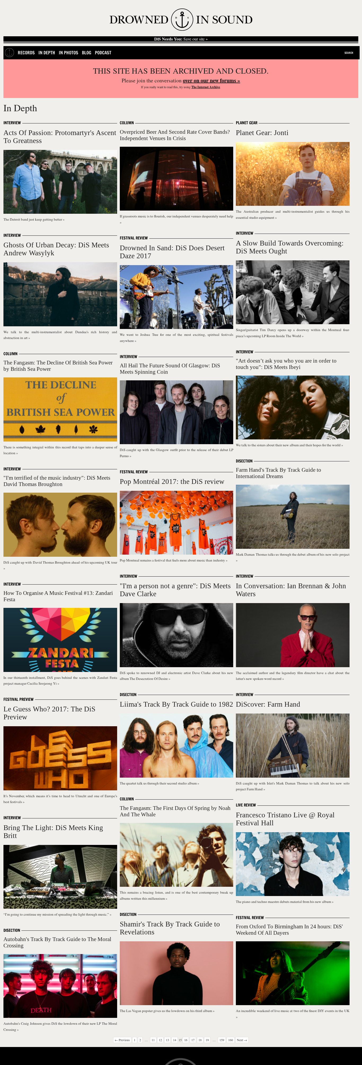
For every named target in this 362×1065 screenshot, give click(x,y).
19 (207, 1040)
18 (200, 1040)
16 (185, 1040)
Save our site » (181, 39)
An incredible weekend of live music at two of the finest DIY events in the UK (292, 1010)
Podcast (103, 52)
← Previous (122, 1040)
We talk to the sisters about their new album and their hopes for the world (288, 445)
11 (153, 1040)
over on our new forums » (211, 80)
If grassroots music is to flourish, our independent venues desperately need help (176, 216)
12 (160, 1040)
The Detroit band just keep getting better (33, 219)
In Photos (68, 52)
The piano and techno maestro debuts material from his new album (284, 901)
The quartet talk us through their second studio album (158, 783)
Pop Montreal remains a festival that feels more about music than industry (173, 560)
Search (349, 53)
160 (230, 1040)
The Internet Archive (205, 87)
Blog (86, 52)
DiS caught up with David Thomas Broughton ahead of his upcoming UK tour (60, 562)
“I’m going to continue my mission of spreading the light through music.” (56, 914)
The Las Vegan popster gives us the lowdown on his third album (166, 1010)
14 (174, 1040)
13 (167, 1040)
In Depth (46, 52)
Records (26, 52)
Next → (242, 1040)
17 (193, 1040)
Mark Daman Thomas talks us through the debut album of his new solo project (292, 554)
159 (221, 1040)
